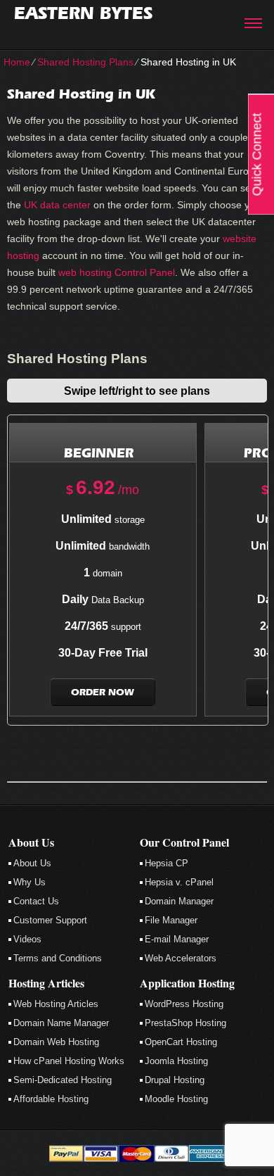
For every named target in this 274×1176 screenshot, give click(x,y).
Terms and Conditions (57, 958)
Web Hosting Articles (55, 1004)
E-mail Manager (177, 939)
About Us (32, 863)
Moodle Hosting (176, 1099)
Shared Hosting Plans (85, 62)
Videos (27, 939)
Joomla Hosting (176, 1061)
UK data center (57, 204)
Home (17, 62)
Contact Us (36, 901)
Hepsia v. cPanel (179, 882)
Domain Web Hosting (56, 1042)
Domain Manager (179, 901)
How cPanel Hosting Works (68, 1061)
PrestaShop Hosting (185, 1023)
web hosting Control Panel (116, 272)
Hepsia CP (166, 863)
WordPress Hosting (184, 1004)
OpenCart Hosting (181, 1042)
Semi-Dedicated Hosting (62, 1080)
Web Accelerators (180, 958)
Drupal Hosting (174, 1080)
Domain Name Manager (61, 1023)
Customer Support (50, 920)
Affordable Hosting (51, 1099)
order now (102, 692)
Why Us (29, 882)
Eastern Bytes (83, 13)
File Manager (171, 920)
